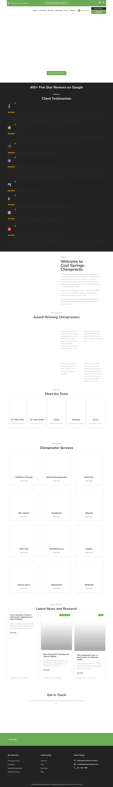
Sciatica (89, 548)
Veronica (76, 419)
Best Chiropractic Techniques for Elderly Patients (56, 655)
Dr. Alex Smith (37, 419)
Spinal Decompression (56, 477)
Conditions (11, 764)
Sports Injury (24, 584)
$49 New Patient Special (56, 3)
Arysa (95, 419)
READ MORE (56, 481)
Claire (56, 419)
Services (50, 10)
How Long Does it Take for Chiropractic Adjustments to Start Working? (21, 617)
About (35, 10)
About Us (44, 761)
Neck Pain (24, 548)
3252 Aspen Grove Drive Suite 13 (18, 3)
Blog (66, 10)
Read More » (13, 632)
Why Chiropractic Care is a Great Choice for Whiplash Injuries (87, 657)
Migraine (89, 513)
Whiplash (89, 584)
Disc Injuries (24, 513)
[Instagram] (103, 2)
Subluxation (56, 584)
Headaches (56, 513)
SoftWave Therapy (24, 477)
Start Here (42, 10)
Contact (72, 10)
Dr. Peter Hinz (17, 419)
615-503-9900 (85, 10)
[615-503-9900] (79, 10)
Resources (58, 10)
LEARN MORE (24, 481)
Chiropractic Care (14, 761)
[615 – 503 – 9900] (75, 768)
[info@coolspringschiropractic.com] (75, 764)
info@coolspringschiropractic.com (87, 764)
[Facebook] (99, 2)
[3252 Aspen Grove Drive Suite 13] (8, 3)
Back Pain (89, 477)
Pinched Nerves (56, 548)
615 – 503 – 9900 (82, 768)
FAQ (42, 764)
